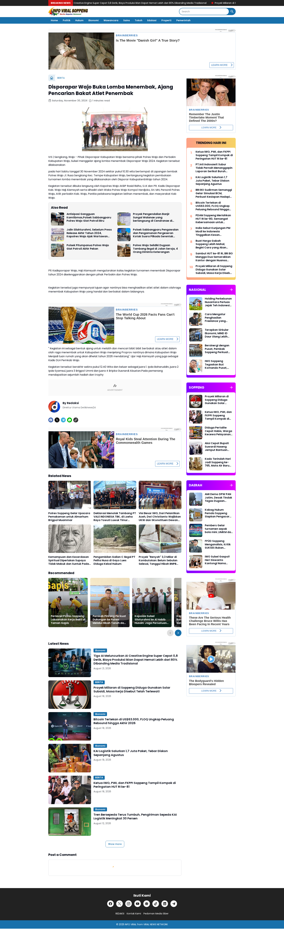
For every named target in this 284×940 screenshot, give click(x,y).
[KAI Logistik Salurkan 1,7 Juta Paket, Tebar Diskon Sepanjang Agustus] (69, 758)
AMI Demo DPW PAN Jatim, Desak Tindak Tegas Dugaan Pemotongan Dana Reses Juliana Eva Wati (218, 498)
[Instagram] (128, 903)
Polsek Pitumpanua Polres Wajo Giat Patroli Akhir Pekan (88, 247)
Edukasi (151, 20)
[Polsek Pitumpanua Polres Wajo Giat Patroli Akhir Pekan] (57, 250)
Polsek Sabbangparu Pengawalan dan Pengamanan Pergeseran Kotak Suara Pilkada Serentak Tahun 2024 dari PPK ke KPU (155, 233)
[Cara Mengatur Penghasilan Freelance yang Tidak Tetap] (195, 319)
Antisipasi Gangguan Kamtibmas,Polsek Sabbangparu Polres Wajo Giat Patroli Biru (89, 217)
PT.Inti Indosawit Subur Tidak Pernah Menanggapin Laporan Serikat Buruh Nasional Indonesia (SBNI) (214, 168)
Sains (126, 20)
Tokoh (138, 20)
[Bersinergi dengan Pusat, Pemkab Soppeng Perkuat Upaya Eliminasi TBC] (195, 350)
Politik (66, 20)
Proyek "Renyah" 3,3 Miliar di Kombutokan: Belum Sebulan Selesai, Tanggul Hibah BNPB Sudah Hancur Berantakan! (158, 560)
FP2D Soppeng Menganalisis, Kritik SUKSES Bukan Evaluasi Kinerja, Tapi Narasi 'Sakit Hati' (218, 544)
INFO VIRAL (130, 924)
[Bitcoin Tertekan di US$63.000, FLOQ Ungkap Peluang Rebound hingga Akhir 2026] (69, 726)
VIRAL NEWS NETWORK (155, 924)
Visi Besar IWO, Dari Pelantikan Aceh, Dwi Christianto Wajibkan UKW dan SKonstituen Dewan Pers (160, 517)
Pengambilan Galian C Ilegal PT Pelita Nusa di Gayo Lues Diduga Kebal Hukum (114, 560)
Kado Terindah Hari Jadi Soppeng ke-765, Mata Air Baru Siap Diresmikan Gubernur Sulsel (218, 462)
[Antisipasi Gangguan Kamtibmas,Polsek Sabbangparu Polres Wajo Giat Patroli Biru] (57, 219)
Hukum (79, 20)
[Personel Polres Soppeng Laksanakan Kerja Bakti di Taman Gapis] (68, 602)
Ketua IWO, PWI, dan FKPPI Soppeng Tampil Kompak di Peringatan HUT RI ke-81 (135, 785)
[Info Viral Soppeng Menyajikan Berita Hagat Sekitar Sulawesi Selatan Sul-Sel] (68, 11)
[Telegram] (63, 420)
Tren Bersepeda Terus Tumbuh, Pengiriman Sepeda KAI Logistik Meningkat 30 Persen (135, 816)
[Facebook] (50, 420)
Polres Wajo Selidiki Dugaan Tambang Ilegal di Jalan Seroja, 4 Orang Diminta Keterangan (155, 249)
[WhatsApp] (69, 420)
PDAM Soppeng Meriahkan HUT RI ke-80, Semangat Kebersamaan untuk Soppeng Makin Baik (213, 219)
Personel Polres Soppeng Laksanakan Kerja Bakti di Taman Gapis (68, 620)
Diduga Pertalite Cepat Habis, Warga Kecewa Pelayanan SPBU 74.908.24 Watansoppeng (218, 431)
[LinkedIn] (164, 903)
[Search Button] (232, 11)
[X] (57, 420)
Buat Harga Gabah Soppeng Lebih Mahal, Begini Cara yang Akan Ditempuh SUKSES (211, 244)
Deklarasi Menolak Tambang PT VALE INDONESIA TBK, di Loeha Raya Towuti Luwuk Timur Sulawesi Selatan (115, 517)
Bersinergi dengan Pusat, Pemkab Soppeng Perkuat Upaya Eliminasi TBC (218, 349)
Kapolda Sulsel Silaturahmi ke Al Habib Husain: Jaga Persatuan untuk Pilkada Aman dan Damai (151, 620)
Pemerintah (183, 20)
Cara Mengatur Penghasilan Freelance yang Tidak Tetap (215, 318)
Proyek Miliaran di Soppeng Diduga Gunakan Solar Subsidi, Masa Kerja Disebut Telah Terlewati (191, 3)
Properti (166, 20)
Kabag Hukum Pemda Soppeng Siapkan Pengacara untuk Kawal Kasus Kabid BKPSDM (218, 513)
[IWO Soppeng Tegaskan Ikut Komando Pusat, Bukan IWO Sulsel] (195, 366)
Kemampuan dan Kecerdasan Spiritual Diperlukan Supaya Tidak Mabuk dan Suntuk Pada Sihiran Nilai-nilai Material (68, 560)
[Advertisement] (211, 750)
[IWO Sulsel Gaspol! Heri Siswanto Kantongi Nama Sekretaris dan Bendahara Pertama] (195, 561)
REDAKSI (120, 913)
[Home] (51, 78)
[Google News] (146, 903)
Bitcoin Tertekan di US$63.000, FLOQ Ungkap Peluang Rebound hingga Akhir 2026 (134, 721)
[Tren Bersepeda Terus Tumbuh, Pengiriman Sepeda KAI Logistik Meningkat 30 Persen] (69, 821)
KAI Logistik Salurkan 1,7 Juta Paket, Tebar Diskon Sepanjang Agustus (131, 753)
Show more (115, 844)
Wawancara (111, 20)
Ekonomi (93, 20)
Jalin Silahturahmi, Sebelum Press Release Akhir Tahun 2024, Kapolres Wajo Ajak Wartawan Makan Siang (89, 233)
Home (54, 20)
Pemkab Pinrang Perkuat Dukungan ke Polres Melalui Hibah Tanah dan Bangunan (109, 620)
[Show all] (231, 290)
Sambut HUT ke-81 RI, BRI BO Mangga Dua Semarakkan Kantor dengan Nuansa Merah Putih (214, 257)
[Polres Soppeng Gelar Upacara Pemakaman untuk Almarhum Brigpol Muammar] (69, 495)
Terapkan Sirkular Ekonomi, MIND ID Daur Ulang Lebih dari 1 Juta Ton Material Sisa (217, 333)
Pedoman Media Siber (155, 913)
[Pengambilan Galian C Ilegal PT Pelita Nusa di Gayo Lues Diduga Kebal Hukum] (115, 538)
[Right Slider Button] (178, 633)
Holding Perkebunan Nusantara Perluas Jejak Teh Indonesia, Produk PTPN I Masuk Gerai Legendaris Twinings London (218, 302)
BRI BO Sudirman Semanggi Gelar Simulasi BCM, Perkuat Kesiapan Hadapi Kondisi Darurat (214, 193)
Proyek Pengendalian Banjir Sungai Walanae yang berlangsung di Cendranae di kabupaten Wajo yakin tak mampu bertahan (152, 217)
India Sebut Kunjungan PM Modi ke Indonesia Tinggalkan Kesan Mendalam (213, 231)
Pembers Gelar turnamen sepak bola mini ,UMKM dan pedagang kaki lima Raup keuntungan (219, 529)
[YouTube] (137, 903)
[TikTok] (155, 903)
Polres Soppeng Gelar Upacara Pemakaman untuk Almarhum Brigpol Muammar (69, 517)
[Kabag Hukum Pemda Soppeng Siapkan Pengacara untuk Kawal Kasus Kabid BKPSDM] (195, 514)
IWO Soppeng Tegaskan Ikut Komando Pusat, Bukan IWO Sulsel (216, 365)
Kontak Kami (134, 913)
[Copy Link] (75, 420)
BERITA (99, 682)
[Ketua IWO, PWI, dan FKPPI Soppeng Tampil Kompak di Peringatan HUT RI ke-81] (69, 790)
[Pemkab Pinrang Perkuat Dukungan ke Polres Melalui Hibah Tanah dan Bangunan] (110, 602)
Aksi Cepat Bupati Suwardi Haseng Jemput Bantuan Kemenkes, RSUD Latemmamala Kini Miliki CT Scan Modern (217, 447)
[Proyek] (160, 538)
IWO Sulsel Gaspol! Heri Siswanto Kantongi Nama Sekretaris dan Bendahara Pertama (218, 560)
